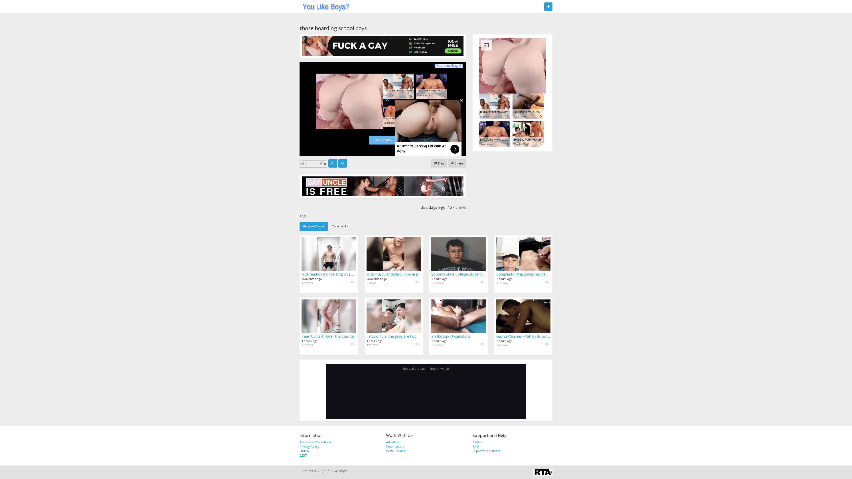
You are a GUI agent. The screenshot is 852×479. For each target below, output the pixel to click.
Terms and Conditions (315, 442)
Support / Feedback (487, 451)
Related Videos (313, 226)
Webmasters (395, 446)
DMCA (304, 451)
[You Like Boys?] (324, 6)
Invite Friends (395, 451)
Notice (477, 442)
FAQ (476, 446)
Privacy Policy (309, 446)
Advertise (392, 442)
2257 (303, 455)
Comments (340, 226)
